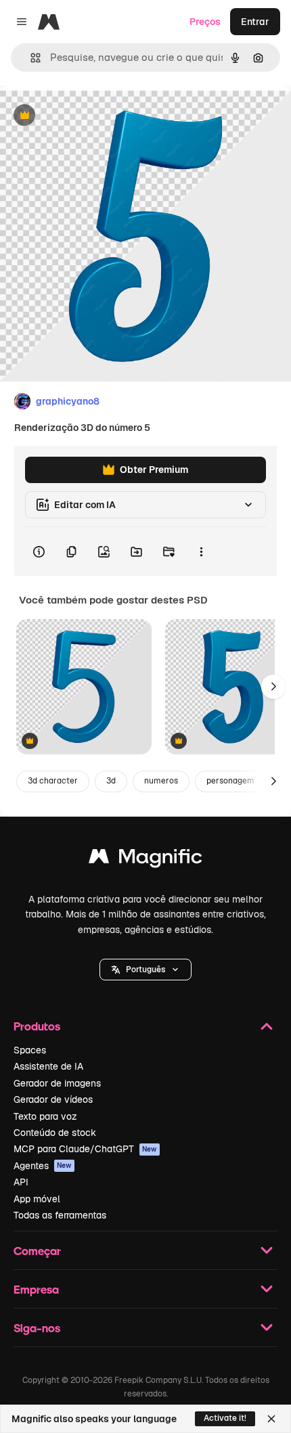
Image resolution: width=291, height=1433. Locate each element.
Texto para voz (45, 1116)
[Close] (271, 1419)
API (21, 1182)
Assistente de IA (48, 1066)
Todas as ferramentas (60, 1215)
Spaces (30, 1050)
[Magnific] (145, 859)
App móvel (37, 1199)
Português (145, 969)
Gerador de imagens (57, 1083)
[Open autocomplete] (30, 58)
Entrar (255, 22)
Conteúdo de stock (55, 1133)
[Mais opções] (201, 551)
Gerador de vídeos (53, 1099)
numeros (161, 780)
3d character (53, 780)
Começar (37, 1251)
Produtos (37, 1026)
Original (87, 116)
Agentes (43, 1166)
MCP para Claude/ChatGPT (85, 1149)
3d (111, 780)
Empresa (36, 1289)
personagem (230, 780)
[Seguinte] (273, 686)
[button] (145, 969)
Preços (205, 22)
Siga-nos (37, 1328)
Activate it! (225, 1418)
